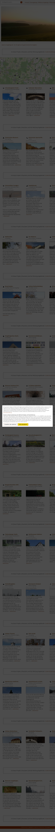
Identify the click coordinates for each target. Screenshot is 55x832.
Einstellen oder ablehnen (10, 424)
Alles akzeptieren (23, 424)
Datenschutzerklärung (7, 412)
